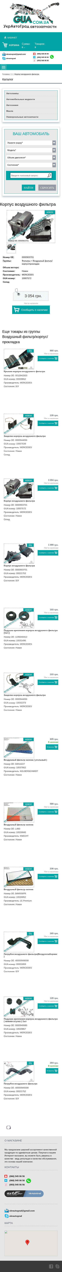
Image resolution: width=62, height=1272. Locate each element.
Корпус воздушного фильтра (19, 501)
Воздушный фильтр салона (18, 824)
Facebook (51, 1266)
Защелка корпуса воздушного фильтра (25, 436)
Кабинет (12, 37)
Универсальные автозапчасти (22, 117)
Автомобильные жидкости (20, 99)
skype (57, 1266)
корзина (14, 45)
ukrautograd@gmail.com (16, 54)
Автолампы (12, 93)
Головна (5, 74)
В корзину (50, 747)
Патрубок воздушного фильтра (20, 1083)
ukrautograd (11, 58)
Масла (9, 111)
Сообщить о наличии (34, 309)
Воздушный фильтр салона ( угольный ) (25, 760)
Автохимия (12, 105)
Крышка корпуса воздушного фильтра (24, 371)
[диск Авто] (31, 16)
